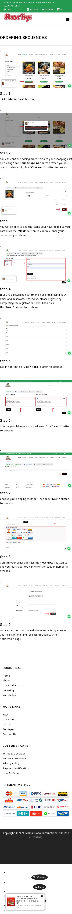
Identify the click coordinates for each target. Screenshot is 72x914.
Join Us (7, 724)
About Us (8, 680)
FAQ (5, 714)
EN (9, 9)
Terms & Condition (14, 753)
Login (34, 9)
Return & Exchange (14, 758)
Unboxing (8, 690)
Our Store (9, 719)
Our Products (11, 685)
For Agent (9, 729)
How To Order (11, 773)
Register (47, 9)
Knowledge (9, 695)
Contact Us (9, 734)
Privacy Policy (11, 763)
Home (6, 675)
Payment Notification (16, 768)
